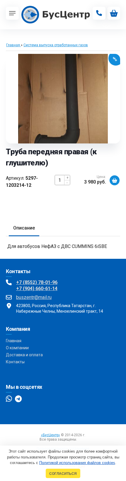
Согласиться (63, 473)
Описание (24, 228)
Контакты (15, 362)
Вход (82, 439)
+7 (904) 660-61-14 (36, 288)
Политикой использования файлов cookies (77, 463)
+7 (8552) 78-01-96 (36, 282)
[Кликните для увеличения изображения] (63, 98)
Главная (13, 340)
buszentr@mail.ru (34, 297)
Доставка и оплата (24, 354)
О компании (17, 347)
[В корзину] (114, 180)
